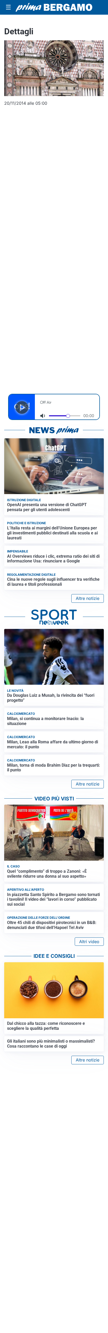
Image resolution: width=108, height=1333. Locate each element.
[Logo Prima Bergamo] (54, 7)
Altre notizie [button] (87, 598)
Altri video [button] (89, 941)
